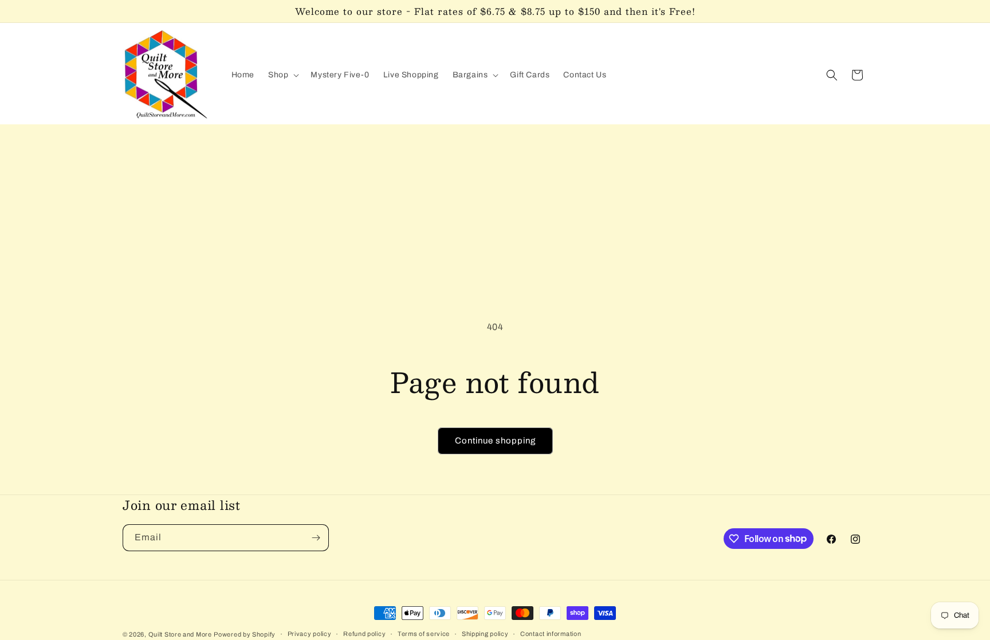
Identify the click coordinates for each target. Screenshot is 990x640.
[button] (282, 75)
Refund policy (364, 633)
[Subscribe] (315, 537)
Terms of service (424, 633)
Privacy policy (310, 633)
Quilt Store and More (180, 634)
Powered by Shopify (245, 634)
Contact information (550, 633)
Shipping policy (485, 633)
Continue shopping (495, 440)
